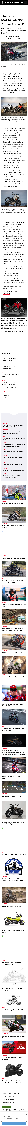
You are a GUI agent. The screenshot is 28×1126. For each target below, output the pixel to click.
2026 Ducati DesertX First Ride (11, 906)
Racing (5, 455)
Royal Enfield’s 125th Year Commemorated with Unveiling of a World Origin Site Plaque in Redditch (13, 752)
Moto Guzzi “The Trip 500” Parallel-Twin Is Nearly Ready (13, 476)
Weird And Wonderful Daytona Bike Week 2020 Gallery (9, 395)
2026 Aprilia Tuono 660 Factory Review (14, 653)
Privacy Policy (6, 1093)
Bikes (4, 442)
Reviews (5, 436)
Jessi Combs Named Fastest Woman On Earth (9, 359)
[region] (14, 1119)
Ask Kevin (5, 1034)
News (3, 13)
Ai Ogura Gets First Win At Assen (13, 470)
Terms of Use (16, 1093)
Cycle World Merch (8, 1099)
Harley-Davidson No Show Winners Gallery (9, 367)
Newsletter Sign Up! (8, 1102)
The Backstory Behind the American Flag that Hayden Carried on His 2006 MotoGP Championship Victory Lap (10, 385)
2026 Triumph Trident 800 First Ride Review (14, 439)
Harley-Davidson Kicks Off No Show (10, 375)
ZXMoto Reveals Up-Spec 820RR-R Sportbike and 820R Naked (14, 445)
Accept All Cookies (14, 1123)
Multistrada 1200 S (9, 224)
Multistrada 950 (16, 83)
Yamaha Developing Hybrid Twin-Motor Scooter (13, 452)
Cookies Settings (7, 1106)
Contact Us (10, 1096)
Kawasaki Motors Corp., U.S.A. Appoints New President (12, 432)
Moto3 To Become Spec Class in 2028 (12, 458)
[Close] (26, 1114)
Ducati (5, 76)
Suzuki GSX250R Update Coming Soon (13, 465)
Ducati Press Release (14, 36)
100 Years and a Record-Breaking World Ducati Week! (13, 426)
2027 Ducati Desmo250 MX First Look (14, 854)
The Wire (5, 423)
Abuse (4, 1096)
